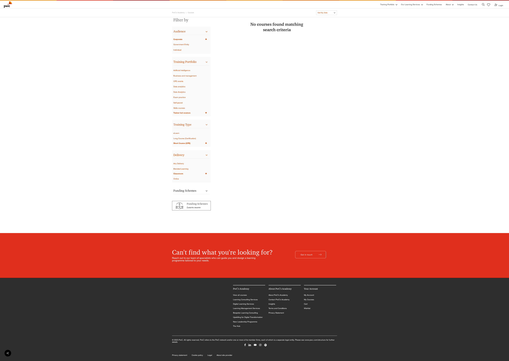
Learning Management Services (246, 308)
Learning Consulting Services (245, 299)
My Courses (309, 299)
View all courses (240, 295)
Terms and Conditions (278, 308)
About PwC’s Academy (278, 295)
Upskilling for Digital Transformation (248, 317)
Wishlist (307, 308)
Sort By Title (322, 17)
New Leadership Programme (245, 322)
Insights (272, 304)
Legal (209, 355)
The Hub (236, 326)
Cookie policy (197, 355)
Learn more (194, 207)
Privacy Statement (276, 313)
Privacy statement (179, 355)
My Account (309, 295)
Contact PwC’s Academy (279, 299)
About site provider (224, 355)
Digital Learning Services (243, 304)
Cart (306, 304)
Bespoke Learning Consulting (245, 313)
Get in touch (307, 254)
